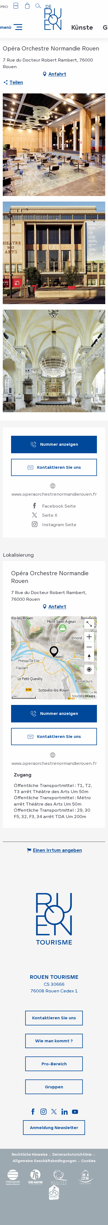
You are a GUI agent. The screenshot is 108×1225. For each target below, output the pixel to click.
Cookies (88, 1161)
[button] (38, 5)
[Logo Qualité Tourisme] (59, 1177)
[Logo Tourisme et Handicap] (85, 1177)
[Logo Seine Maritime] (35, 1177)
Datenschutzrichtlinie (72, 1154)
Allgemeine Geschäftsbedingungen (44, 1161)
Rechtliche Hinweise (30, 1154)
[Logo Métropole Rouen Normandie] (13, 1177)
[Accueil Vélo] (54, 1192)
